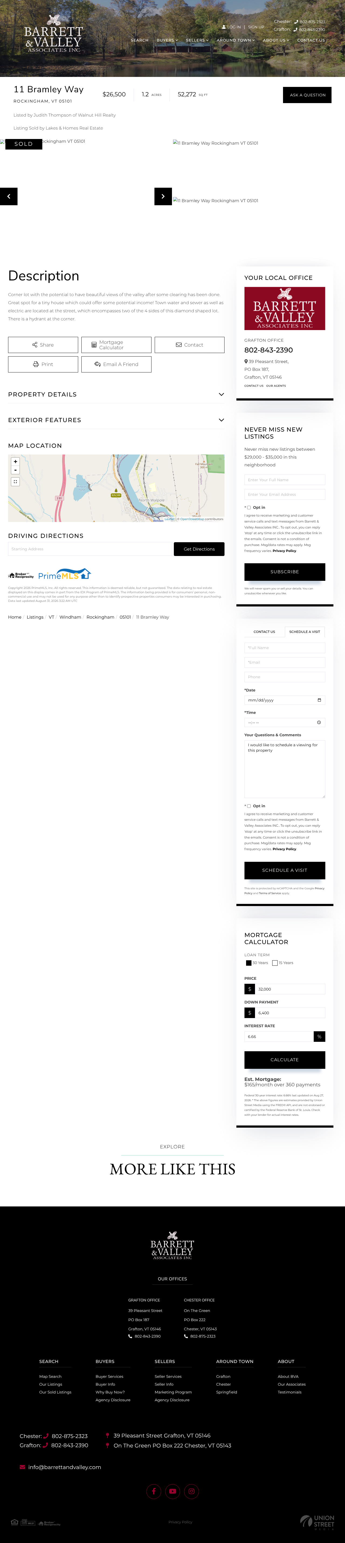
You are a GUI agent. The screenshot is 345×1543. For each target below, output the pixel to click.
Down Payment (261, 1002)
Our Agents (276, 386)
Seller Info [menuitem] (164, 1384)
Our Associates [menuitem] (292, 1384)
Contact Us (254, 386)
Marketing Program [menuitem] (173, 1392)
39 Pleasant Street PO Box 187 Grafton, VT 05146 (145, 1319)
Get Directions (199, 549)
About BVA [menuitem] (288, 1376)
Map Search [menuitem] (50, 1376)
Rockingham (100, 617)
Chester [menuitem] (223, 1384)
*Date (250, 690)
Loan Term (257, 954)
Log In (233, 27)
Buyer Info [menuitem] (105, 1384)
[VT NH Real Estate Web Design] (317, 1522)
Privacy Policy (284, 551)
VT (51, 617)
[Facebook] (153, 1491)
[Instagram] (191, 1491)
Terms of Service (270, 893)
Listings (35, 617)
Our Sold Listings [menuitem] (55, 1392)
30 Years (260, 962)
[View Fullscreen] (15, 482)
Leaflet (170, 519)
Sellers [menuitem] (195, 40)
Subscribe (285, 571)
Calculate (285, 1059)
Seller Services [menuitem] (168, 1376)
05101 (125, 617)
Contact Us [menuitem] (311, 40)
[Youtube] (172, 1491)
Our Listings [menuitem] (50, 1384)
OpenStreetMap (192, 519)
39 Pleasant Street (161, 1436)
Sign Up (256, 27)
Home (15, 617)
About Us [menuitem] (274, 40)
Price (250, 978)
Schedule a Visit (304, 632)
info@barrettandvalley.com (64, 1467)
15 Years (286, 962)
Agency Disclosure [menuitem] (113, 1400)
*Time (250, 712)
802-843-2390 (311, 29)
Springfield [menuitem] (226, 1392)
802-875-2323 (312, 21)
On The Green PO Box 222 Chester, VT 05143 (200, 1319)
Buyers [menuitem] (165, 40)
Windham (70, 617)
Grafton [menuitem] (223, 1376)
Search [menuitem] (140, 40)
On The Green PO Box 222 (171, 1446)
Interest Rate (259, 1025)
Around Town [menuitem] (234, 40)
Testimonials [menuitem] (290, 1392)
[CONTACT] (307, 95)
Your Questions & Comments (272, 734)
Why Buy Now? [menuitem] (110, 1392)
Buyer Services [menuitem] (109, 1376)
